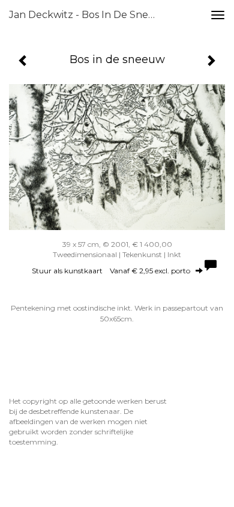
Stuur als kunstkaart (111, 270)
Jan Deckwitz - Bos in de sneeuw (89, 14)
